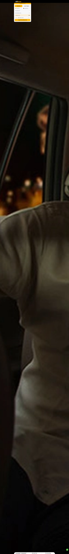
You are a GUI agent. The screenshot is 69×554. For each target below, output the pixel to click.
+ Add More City (17, 15)
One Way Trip (26, 8)
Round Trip (17, 8)
